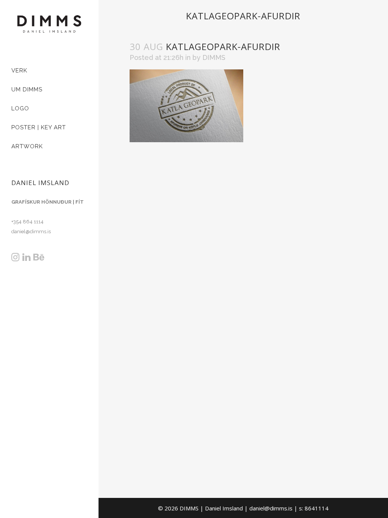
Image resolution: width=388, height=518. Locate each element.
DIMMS (213, 57)
